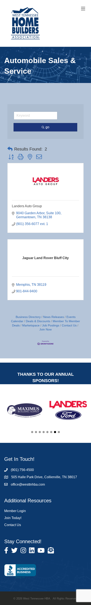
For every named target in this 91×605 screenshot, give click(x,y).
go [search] (47, 127)
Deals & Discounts (38, 321)
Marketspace (31, 325)
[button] (9, 149)
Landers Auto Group (27, 206)
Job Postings (50, 325)
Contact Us (69, 325)
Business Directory (28, 317)
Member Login (15, 511)
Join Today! (12, 518)
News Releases (53, 317)
